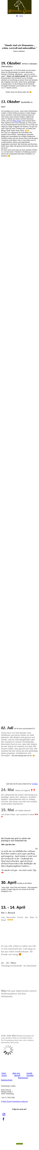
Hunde (29, 1073)
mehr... (3, 1029)
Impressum (23, 1078)
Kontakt (30, 1075)
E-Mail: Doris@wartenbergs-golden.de (14, 1101)
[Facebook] (3, 1119)
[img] (19, 7)
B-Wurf (35, 784)
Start (4, 1073)
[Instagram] (3, 1114)
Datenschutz (6, 1080)
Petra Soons (17, 121)
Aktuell (17, 1075)
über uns (16, 1073)
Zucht (4, 1075)
